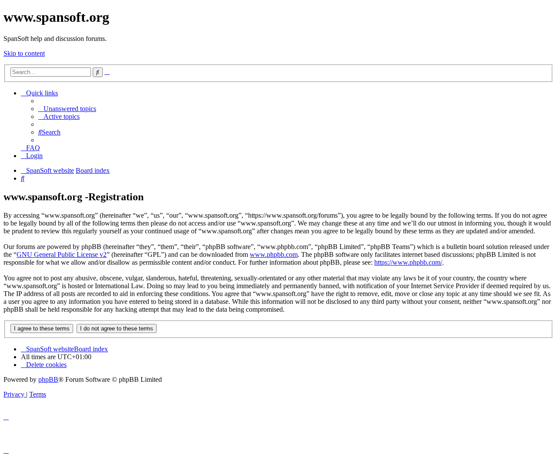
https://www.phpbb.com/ (408, 262)
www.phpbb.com (274, 254)
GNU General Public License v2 (62, 254)
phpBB (48, 379)
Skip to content (24, 53)
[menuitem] (67, 108)
